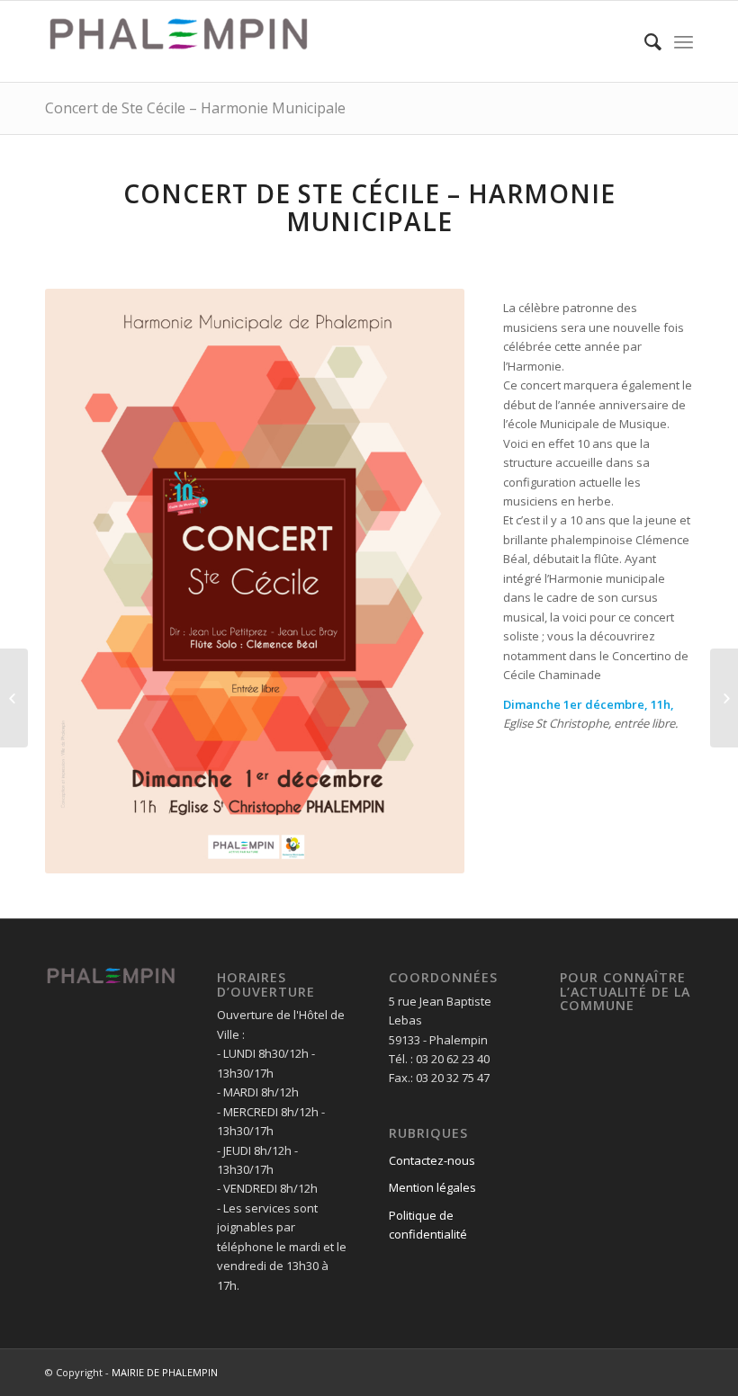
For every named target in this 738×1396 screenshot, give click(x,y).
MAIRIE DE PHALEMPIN (165, 1372)
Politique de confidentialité (428, 1224)
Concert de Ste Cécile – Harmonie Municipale (195, 108)
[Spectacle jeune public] (14, 698)
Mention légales (432, 1187)
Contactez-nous (432, 1160)
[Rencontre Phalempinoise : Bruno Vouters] (724, 698)
